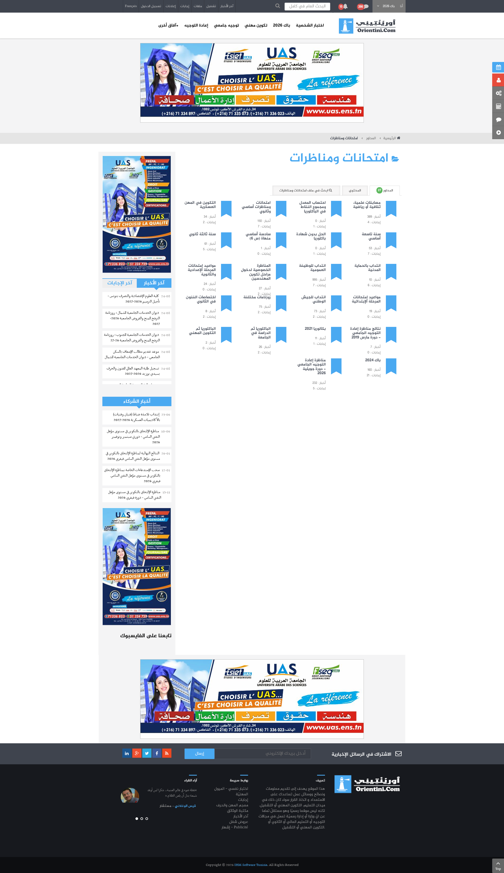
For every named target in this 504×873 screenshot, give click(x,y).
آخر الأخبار (226, 6)
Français (131, 6)
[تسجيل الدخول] (498, 80)
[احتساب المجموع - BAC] (498, 106)
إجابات (184, 6)
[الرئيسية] (367, 26)
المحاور (370, 138)
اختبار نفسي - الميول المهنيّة (231, 791)
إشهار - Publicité (235, 827)
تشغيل (211, 6)
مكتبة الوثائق (237, 811)
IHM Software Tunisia (250, 865)
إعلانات (171, 6)
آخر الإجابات (119, 283)
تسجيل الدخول (151, 6)
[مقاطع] (498, 132)
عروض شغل (238, 822)
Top (498, 869)
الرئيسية (389, 138)
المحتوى (355, 191)
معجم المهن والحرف (232, 805)
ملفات (198, 6)
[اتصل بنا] (498, 119)
